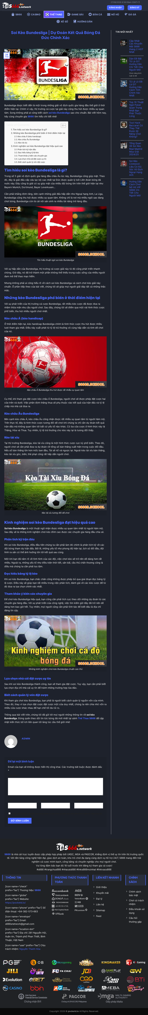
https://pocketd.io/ (15, 902)
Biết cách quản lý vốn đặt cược (31, 162)
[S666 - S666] (16, 5)
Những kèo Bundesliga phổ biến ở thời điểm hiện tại (39, 133)
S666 (18, 14)
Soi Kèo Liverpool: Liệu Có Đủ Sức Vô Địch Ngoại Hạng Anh (136, 168)
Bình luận (13, 775)
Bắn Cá (97, 14)
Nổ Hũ (115, 14)
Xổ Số (64, 21)
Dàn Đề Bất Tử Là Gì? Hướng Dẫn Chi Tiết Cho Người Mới (136, 64)
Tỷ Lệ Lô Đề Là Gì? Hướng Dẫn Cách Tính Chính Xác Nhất (135, 88)
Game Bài (78, 14)
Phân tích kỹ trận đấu (26, 149)
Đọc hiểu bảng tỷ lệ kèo (28, 152)
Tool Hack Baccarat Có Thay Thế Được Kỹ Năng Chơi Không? (136, 129)
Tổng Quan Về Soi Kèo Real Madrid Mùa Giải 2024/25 (135, 149)
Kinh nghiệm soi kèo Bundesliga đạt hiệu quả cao (38, 146)
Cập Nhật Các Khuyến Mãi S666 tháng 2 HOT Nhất (136, 46)
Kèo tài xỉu (22, 142)
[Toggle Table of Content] (62, 125)
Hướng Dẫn (84, 21)
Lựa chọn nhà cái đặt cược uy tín (32, 159)
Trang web (79, 800)
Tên (10, 800)
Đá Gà (132, 14)
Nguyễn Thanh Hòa (29, 948)
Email (44, 800)
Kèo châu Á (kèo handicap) (29, 136)
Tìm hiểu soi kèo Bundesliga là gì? (30, 129)
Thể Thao (56, 14)
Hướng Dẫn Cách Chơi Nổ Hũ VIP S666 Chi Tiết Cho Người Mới (135, 188)
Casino (35, 14)
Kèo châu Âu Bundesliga (29, 139)
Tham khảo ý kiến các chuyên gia (32, 156)
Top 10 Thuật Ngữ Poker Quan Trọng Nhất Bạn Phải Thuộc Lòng (136, 109)
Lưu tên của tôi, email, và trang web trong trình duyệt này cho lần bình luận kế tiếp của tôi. (57, 813)
